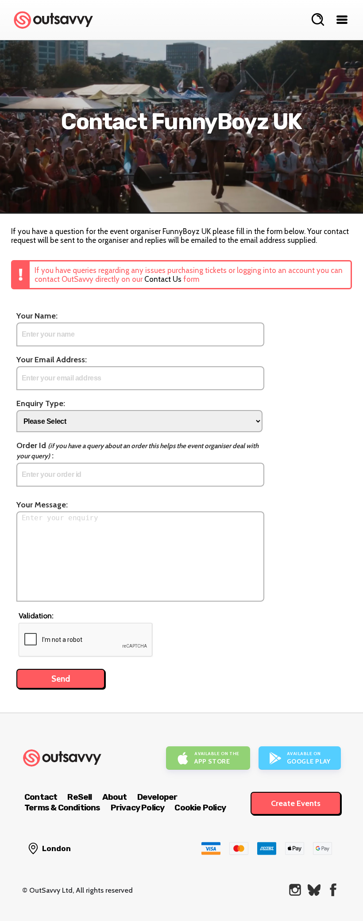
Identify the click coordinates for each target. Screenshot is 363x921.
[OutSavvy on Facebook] (333, 890)
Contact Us (163, 279)
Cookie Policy (200, 807)
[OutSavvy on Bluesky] (314, 890)
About (114, 797)
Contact (40, 797)
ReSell (79, 797)
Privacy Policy (138, 807)
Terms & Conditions (62, 807)
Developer (157, 797)
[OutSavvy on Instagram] (295, 890)
